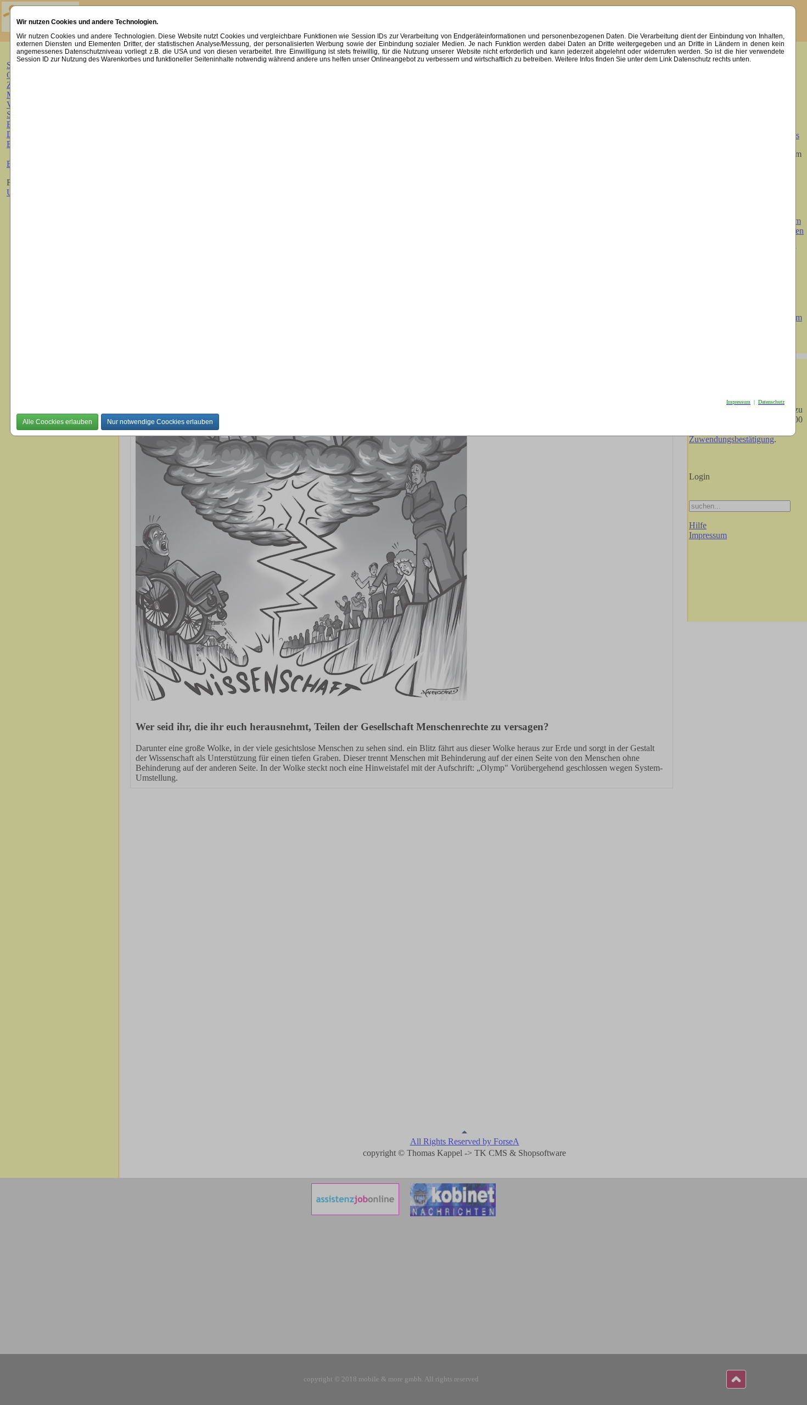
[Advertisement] (345, 227)
